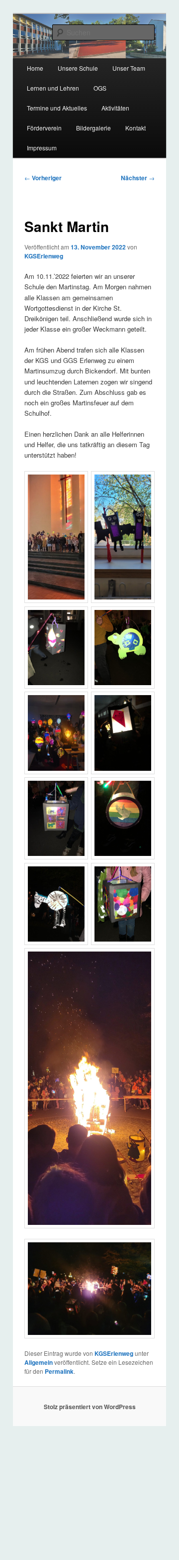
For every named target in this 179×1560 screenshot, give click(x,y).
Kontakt (135, 127)
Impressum (42, 147)
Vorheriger (43, 177)
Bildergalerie (93, 127)
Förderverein (44, 127)
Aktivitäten (115, 108)
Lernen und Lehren (53, 88)
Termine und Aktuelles (57, 108)
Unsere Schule (78, 68)
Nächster (138, 177)
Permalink (59, 1371)
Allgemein (38, 1362)
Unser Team (128, 68)
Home (35, 68)
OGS (99, 88)
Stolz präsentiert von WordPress (90, 1406)
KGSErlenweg (43, 255)
